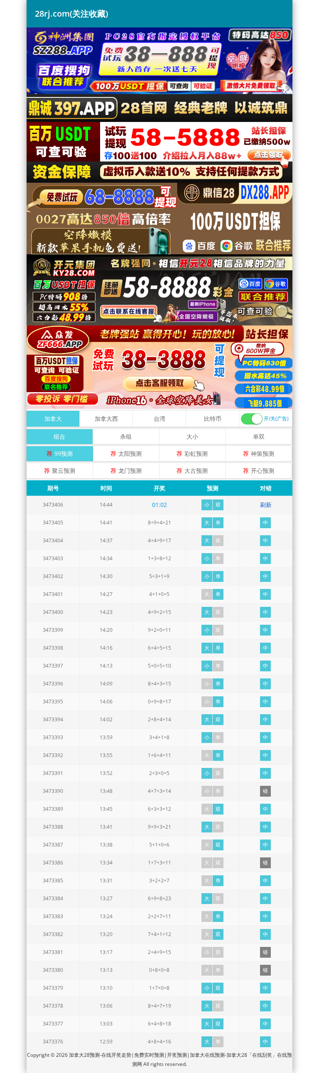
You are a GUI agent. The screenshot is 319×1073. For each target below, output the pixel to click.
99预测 (63, 453)
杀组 (126, 436)
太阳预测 (130, 453)
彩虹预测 (196, 453)
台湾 (159, 418)
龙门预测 (130, 470)
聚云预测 (63, 470)
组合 (59, 436)
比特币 (212, 418)
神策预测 (262, 453)
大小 (192, 436)
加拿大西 (106, 418)
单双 (259, 436)
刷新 (266, 505)
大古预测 (196, 470)
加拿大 (53, 418)
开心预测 (262, 470)
